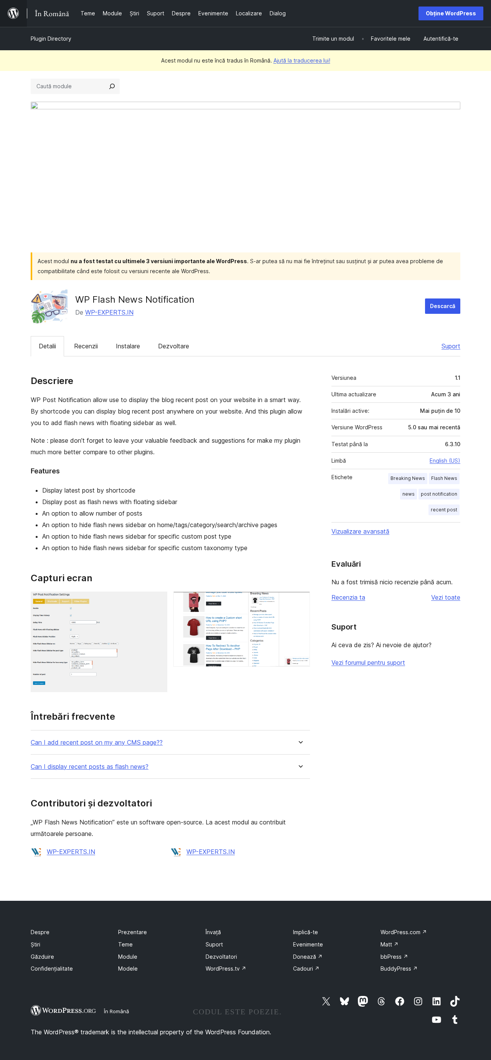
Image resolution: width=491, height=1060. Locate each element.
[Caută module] (112, 86)
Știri (35, 944)
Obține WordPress (451, 13)
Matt (390, 944)
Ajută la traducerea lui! (302, 60)
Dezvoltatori (221, 956)
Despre (40, 932)
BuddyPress (399, 968)
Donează (308, 956)
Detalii (47, 346)
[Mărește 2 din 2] (299, 602)
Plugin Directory (51, 38)
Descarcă (442, 306)
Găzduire (42, 956)
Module (127, 956)
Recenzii (86, 346)
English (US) (445, 460)
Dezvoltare (173, 346)
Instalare (128, 346)
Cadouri (306, 968)
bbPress (394, 956)
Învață (213, 932)
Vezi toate (445, 597)
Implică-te (305, 932)
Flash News (444, 478)
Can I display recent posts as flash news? (89, 766)
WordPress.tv (226, 968)
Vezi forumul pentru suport (368, 662)
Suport (451, 346)
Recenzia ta (348, 597)
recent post (444, 510)
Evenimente (308, 944)
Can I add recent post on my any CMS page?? (97, 742)
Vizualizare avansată (360, 531)
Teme (125, 944)
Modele (128, 968)
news (408, 494)
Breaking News (407, 478)
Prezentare (132, 932)
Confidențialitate (52, 968)
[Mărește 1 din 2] (157, 602)
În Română (116, 1011)
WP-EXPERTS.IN (109, 312)
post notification (439, 494)
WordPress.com (404, 932)
